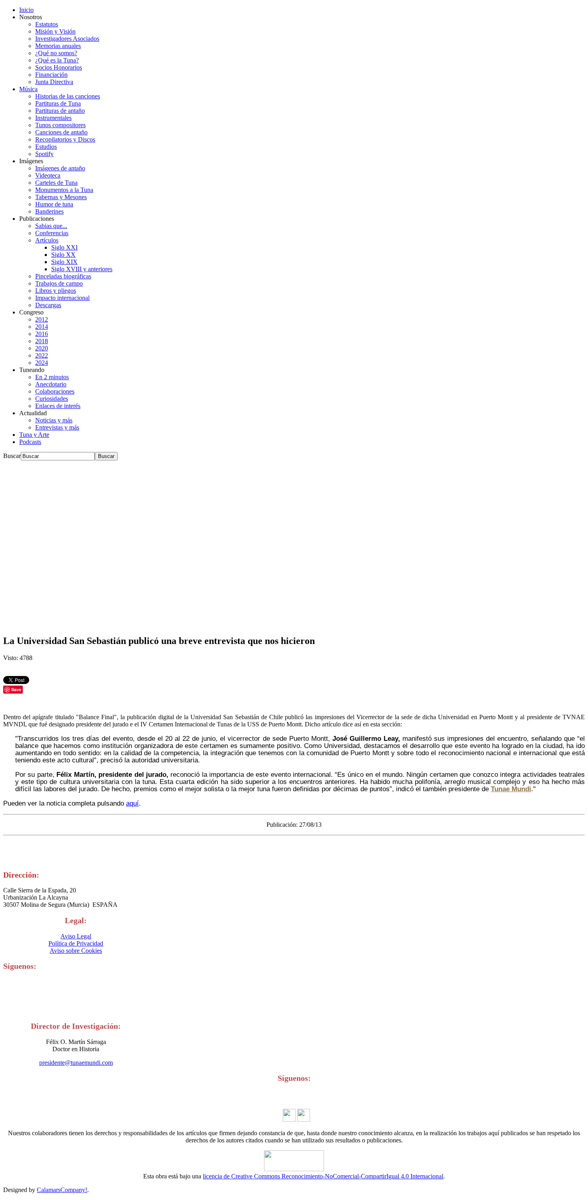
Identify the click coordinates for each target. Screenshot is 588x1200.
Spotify (44, 153)
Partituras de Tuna (58, 103)
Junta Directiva (54, 81)
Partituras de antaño (60, 110)
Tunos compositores (60, 125)
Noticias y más (53, 420)
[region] (294, 544)
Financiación (51, 74)
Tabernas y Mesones (61, 197)
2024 (41, 362)
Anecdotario (50, 384)
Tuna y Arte (34, 434)
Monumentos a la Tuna (64, 189)
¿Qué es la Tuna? (57, 60)
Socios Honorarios (58, 67)
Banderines (49, 211)
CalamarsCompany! (62, 1189)
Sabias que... (51, 225)
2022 (41, 355)
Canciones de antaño (61, 132)
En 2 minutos (52, 377)
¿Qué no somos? (56, 53)
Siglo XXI (64, 247)
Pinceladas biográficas (63, 276)
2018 (41, 341)
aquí (132, 803)
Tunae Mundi (511, 789)
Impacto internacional (62, 297)
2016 (41, 333)
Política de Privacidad (75, 943)
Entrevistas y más (57, 427)
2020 (41, 348)
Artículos (46, 240)
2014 (41, 326)
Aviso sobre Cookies (76, 950)
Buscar (12, 455)
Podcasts (30, 441)
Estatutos (46, 24)
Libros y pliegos (55, 290)
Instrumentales (53, 117)
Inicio (26, 9)
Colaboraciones (54, 391)
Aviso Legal (75, 936)
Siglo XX (63, 254)
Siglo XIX (64, 261)
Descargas (48, 305)
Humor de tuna (54, 204)
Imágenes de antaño (60, 168)
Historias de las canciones (67, 96)
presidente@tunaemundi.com (76, 1062)
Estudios (46, 146)
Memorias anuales (58, 45)
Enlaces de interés (57, 405)
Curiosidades (51, 398)
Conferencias (51, 233)
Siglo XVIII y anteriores (81, 269)
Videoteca (47, 175)
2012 (41, 319)
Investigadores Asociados (67, 38)
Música (28, 89)
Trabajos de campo (59, 283)
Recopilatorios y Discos (65, 139)
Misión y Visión (55, 31)
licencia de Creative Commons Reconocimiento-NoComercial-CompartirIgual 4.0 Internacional (323, 1176)
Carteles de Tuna (56, 182)
